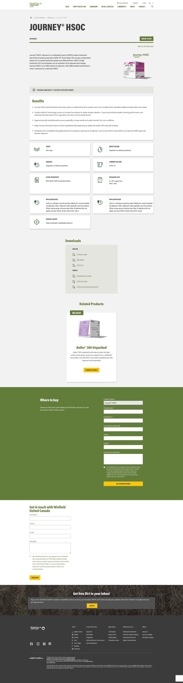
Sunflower (77, 649)
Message (33, 541)
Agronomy (94, 7)
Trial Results (112, 632)
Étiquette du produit (84, 276)
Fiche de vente (82, 281)
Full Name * (108, 417)
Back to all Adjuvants (145, 46)
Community (121, 7)
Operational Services (129, 637)
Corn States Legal (51, 662)
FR (152, 3)
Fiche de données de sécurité (87, 286)
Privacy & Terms (71, 657)
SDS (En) (80, 265)
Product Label (82, 254)
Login (144, 3)
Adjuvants (51, 17)
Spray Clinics (112, 634)
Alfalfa (76, 634)
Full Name (33, 514)
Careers (135, 3)
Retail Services (107, 7)
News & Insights (147, 634)
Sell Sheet (80, 259)
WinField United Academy (130, 634)
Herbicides (89, 634)
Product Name (109, 399)
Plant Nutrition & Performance (95, 640)
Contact (142, 7)
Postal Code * (109, 408)
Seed (67, 7)
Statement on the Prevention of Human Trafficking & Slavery (61, 658)
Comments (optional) (111, 452)
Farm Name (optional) (112, 425)
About (132, 7)
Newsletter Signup (147, 637)
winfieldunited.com (88, 661)
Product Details (91, 370)
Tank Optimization (91, 643)
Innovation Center (113, 640)
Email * (106, 443)
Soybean (76, 646)
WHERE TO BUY (147, 38)
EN (149, 3)
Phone (106, 434)
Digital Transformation (129, 640)
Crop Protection (79, 7)
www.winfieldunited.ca (69, 660)
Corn (75, 640)
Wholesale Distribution (129, 632)
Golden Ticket (78, 632)
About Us (145, 632)
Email (32, 532)
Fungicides (89, 637)
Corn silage (77, 643)
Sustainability (112, 637)
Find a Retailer (123, 3)
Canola (76, 637)
